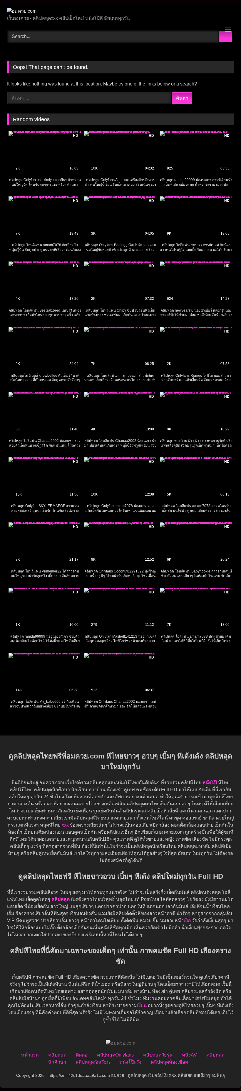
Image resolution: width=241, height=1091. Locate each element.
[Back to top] (223, 1073)
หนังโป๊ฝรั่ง (130, 1061)
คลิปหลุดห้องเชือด (169, 1061)
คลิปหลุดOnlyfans (115, 1054)
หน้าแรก (30, 1054)
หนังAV (189, 1054)
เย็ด (187, 920)
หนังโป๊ (209, 782)
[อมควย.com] (120, 11)
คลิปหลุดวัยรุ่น (158, 1054)
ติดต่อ (82, 1054)
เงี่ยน (142, 1005)
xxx (65, 824)
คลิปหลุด (57, 1054)
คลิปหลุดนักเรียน (93, 1061)
